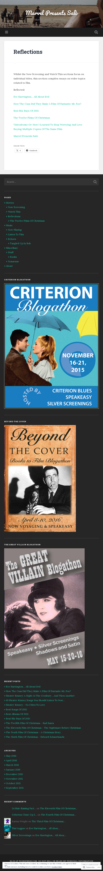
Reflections (14, 216)
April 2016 (11, 760)
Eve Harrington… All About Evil (31, 96)
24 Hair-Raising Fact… (24, 808)
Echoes (12, 239)
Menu (7, 32)
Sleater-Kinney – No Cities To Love (25, 704)
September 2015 (15, 787)
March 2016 (12, 765)
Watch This (14, 211)
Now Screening (16, 207)
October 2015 (13, 783)
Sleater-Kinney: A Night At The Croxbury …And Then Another (40, 695)
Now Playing (15, 229)
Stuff (10, 252)
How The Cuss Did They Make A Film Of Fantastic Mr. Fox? (47, 103)
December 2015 (14, 774)
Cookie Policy (57, 867)
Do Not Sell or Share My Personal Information (65, 861)
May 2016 (11, 755)
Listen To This (16, 234)
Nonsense (13, 261)
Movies (10, 202)
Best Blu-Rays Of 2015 (26, 110)
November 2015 (14, 778)
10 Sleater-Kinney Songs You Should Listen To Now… (35, 700)
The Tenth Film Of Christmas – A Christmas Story (33, 732)
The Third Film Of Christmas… (48, 821)
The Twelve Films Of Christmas (32, 117)
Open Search (96, 32)
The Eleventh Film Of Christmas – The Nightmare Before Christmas (43, 727)
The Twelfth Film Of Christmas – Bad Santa (30, 723)
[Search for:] (51, 181)
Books (13, 256)
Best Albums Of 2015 (17, 714)
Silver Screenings (21, 835)
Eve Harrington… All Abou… (44, 828)
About (9, 266)
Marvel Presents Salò (51, 12)
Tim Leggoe (18, 828)
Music (9, 225)
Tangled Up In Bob (20, 243)
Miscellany (12, 247)
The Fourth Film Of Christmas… (58, 814)
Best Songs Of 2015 (16, 709)
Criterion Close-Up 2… (24, 814)
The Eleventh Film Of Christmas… (58, 808)
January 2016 (13, 769)
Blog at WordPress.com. (24, 861)
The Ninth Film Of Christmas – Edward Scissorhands (35, 736)
